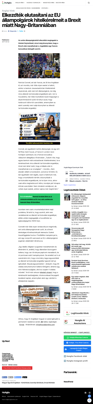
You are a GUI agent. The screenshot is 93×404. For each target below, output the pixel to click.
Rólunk (4, 396)
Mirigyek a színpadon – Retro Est (78, 181)
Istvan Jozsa (12, 365)
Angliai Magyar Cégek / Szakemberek (49, 396)
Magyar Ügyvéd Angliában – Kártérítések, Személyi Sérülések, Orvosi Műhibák (28, 383)
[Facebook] (85, 392)
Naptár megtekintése (70, 185)
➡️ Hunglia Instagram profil (76, 361)
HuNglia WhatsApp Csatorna (79, 337)
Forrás (21, 325)
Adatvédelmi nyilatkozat (14, 396)
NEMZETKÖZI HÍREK (48, 2)
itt (42, 322)
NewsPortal (68, 382)
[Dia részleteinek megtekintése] (39, 126)
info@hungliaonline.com (45, 325)
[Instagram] (89, 392)
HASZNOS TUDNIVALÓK (33, 2)
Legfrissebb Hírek (80, 313)
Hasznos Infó (34, 396)
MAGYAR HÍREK (60, 2)
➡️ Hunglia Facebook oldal (75, 356)
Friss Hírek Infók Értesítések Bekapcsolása (17, 368)
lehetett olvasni (46, 272)
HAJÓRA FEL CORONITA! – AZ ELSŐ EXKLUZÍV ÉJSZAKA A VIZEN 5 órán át (80, 175)
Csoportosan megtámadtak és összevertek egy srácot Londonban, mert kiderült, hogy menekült (8, 357)
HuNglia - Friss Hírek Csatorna (78, 342)
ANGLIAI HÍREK (19, 2)
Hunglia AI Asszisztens (80, 321)
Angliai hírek (8, 10)
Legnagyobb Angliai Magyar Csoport (79, 349)
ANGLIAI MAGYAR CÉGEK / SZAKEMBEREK (28, 8)
